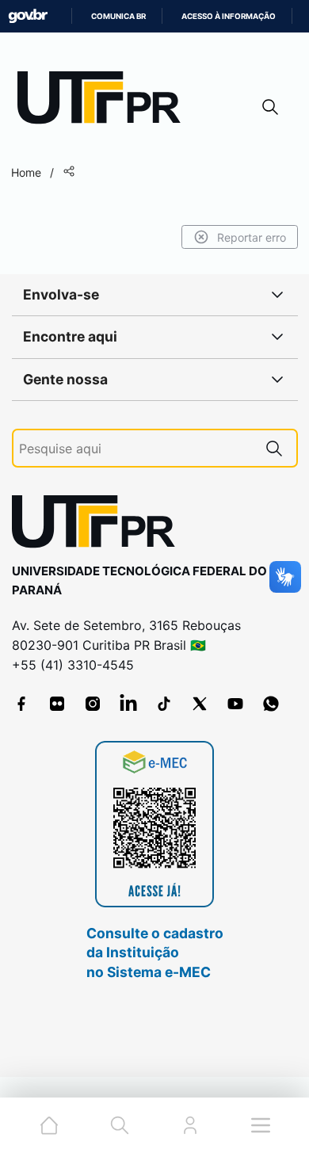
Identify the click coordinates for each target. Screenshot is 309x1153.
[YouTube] (235, 703)
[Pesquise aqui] (274, 448)
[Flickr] (57, 703)
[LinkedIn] (128, 703)
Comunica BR (118, 16)
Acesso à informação (228, 16)
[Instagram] (92, 703)
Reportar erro (251, 237)
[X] (199, 703)
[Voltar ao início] (99, 525)
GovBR (28, 16)
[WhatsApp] (270, 703)
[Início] (104, 101)
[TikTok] (164, 703)
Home (26, 172)
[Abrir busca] (270, 106)
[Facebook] (21, 703)
